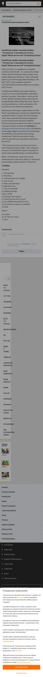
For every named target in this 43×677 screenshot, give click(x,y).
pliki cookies (20, 597)
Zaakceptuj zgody (21, 667)
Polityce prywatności (23, 662)
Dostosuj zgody (8, 641)
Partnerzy (18, 651)
